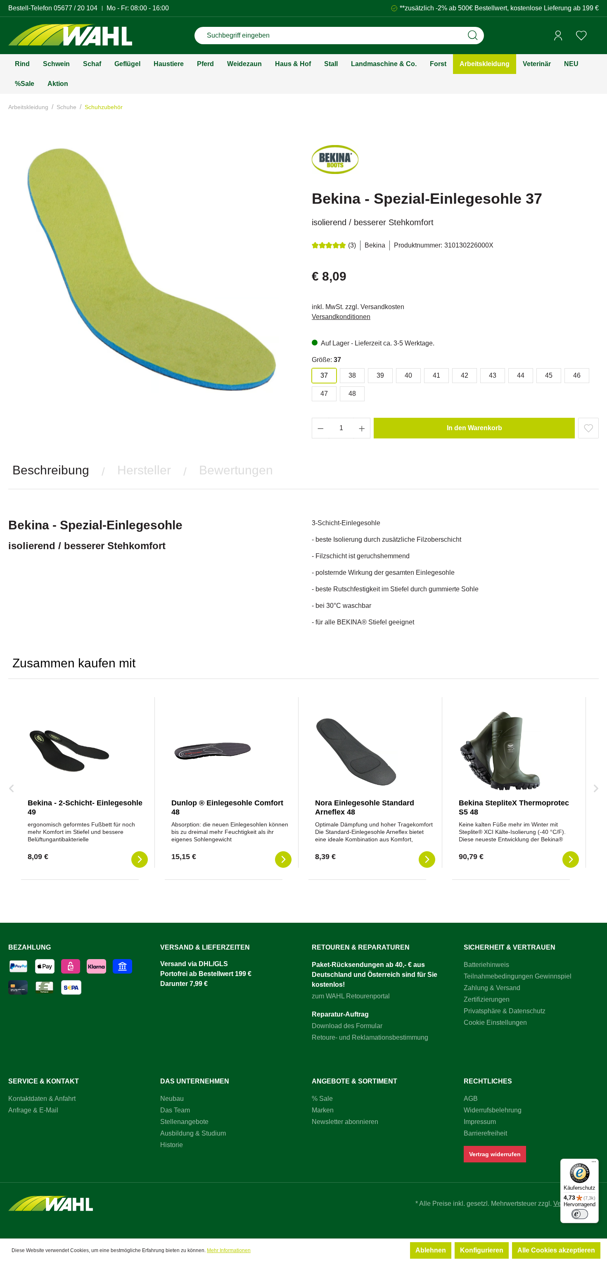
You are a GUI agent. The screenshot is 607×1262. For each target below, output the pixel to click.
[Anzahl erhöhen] (362, 428)
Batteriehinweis (486, 964)
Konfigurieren (481, 1250)
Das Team (175, 1110)
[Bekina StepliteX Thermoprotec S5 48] (500, 751)
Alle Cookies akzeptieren (556, 1250)
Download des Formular (347, 1025)
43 (492, 375)
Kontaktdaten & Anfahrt (42, 1098)
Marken (323, 1110)
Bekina (375, 245)
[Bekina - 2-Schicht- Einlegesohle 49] (69, 751)
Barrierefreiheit (485, 1133)
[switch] (579, 1214)
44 (520, 375)
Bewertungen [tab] (236, 470)
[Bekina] (335, 163)
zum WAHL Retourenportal (351, 996)
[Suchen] (473, 35)
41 (436, 375)
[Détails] (139, 859)
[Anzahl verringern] (320, 428)
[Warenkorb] (596, 36)
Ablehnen (430, 1250)
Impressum (480, 1121)
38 (352, 375)
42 (464, 375)
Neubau (172, 1098)
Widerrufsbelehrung (493, 1110)
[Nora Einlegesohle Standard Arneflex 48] (356, 751)
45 (548, 375)
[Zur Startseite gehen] (70, 36)
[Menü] (594, 1164)
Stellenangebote (184, 1121)
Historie (171, 1144)
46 (577, 375)
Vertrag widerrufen (495, 1154)
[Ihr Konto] (558, 35)
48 (352, 393)
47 (324, 393)
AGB (471, 1098)
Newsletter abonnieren (345, 1121)
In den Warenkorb (474, 427)
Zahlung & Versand (492, 987)
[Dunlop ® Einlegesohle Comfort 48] (212, 751)
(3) (352, 245)
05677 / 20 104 (75, 8)
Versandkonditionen (341, 316)
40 (408, 375)
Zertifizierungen (487, 999)
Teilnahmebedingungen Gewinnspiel (517, 976)
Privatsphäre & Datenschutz (504, 1010)
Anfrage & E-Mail (33, 1110)
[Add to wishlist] (588, 428)
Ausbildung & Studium (193, 1133)
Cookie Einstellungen (495, 1022)
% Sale (322, 1098)
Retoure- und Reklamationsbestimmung (370, 1037)
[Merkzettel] (581, 35)
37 (324, 375)
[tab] (50, 470)
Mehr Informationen (229, 1250)
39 (380, 375)
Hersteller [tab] (144, 470)
